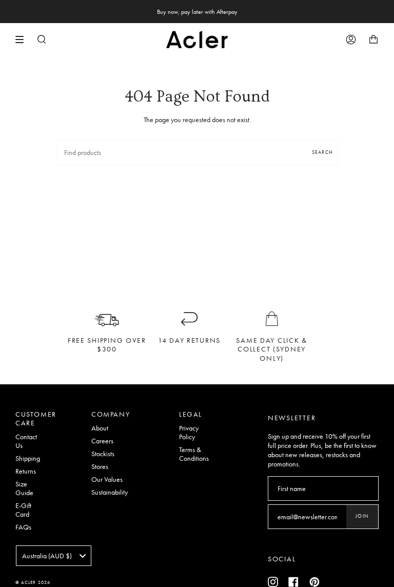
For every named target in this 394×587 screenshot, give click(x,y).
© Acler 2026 (32, 582)
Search (322, 152)
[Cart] (373, 39)
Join (362, 516)
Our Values (107, 479)
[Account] (351, 39)
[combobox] (53, 555)
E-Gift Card (23, 510)
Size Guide (24, 488)
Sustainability (109, 492)
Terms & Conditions (194, 454)
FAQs (23, 527)
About (99, 428)
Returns (25, 471)
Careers (102, 441)
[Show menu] (23, 39)
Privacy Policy (189, 432)
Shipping (27, 458)
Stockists (102, 453)
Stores (99, 466)
